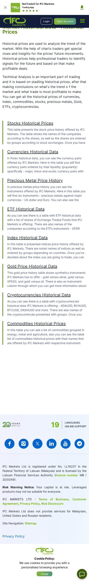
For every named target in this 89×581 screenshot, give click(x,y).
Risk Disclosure (52, 503)
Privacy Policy (30, 503)
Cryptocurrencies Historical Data (39, 294)
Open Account (65, 21)
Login (46, 21)
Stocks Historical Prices (30, 123)
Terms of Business (52, 499)
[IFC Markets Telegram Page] (79, 444)
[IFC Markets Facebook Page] (9, 444)
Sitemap (30, 523)
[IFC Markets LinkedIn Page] (52, 444)
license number (66, 475)
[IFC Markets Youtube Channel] (66, 444)
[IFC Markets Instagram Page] (24, 444)
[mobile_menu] (82, 20)
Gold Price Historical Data (32, 266)
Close (44, 574)
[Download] (82, 7)
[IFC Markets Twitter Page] (37, 444)
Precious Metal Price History (35, 180)
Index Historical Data (27, 237)
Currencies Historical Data (32, 151)
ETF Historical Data (25, 209)
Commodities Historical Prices (36, 323)
